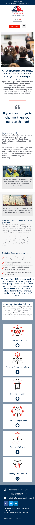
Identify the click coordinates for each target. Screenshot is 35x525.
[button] (24, 26)
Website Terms (8, 518)
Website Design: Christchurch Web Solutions (17, 509)
